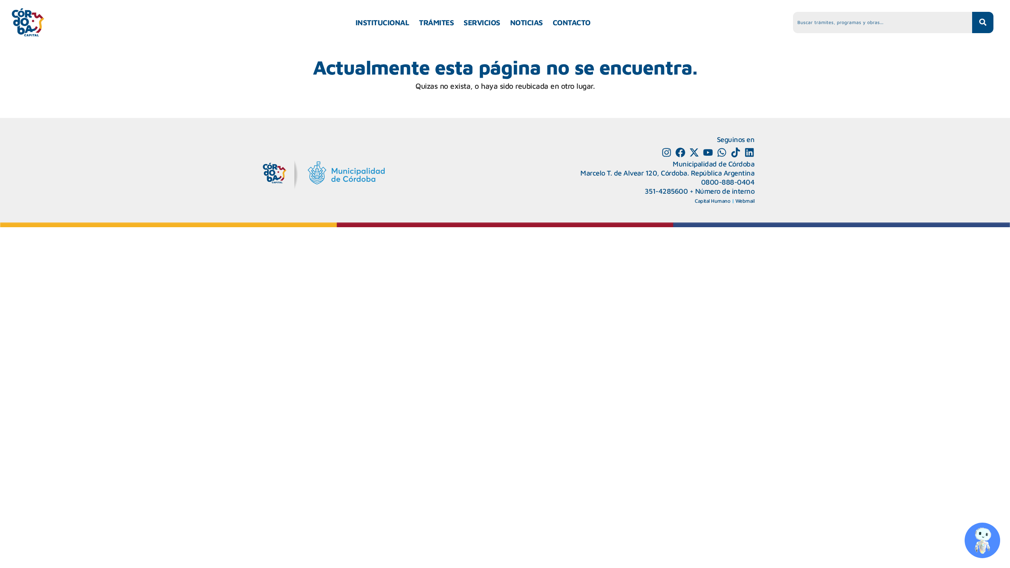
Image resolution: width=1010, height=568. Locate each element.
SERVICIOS (482, 22)
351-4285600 (666, 191)
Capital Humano (712, 201)
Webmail (745, 201)
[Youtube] (708, 152)
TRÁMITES (436, 22)
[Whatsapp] (722, 152)
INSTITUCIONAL (382, 22)
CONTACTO (572, 22)
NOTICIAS (526, 22)
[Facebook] (680, 152)
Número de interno (725, 191)
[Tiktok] (736, 152)
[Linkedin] (749, 152)
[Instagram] (666, 152)
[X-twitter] (694, 152)
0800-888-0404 (728, 182)
